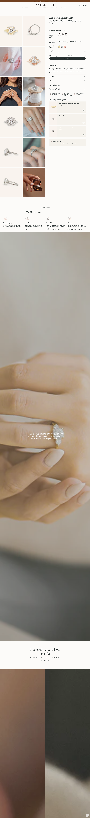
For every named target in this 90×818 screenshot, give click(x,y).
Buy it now (67, 58)
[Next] (86, 1)
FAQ (50, 81)
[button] (25, 7)
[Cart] (85, 5)
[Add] (83, 110)
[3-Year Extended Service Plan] (53, 131)
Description (52, 65)
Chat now (77, 144)
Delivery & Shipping (55, 89)
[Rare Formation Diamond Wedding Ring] (53, 107)
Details (51, 77)
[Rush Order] (53, 119)
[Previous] (3, 1)
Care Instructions (54, 85)
